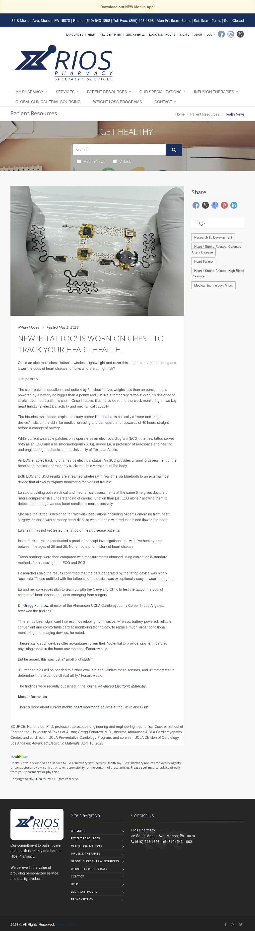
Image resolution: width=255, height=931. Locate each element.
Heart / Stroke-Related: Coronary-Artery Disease (216, 249)
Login (211, 34)
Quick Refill (135, 34)
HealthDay (43, 779)
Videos (125, 161)
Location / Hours (162, 34)
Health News (94, 161)
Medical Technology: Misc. (213, 285)
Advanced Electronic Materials (122, 685)
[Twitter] (240, 34)
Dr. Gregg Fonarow (33, 605)
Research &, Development (213, 237)
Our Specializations (160, 91)
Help (91, 34)
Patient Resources (107, 91)
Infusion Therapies (214, 91)
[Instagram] (230, 34)
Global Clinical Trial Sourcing (48, 101)
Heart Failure (203, 261)
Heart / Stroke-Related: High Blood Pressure (217, 273)
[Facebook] (221, 34)
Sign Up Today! (191, 34)
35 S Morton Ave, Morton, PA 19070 (40, 20)
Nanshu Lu (103, 416)
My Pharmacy (29, 91)
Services (65, 91)
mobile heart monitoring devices (87, 706)
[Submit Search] (174, 150)
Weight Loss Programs (117, 101)
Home (180, 114)
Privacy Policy (82, 899)
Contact (163, 101)
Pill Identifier (110, 34)
